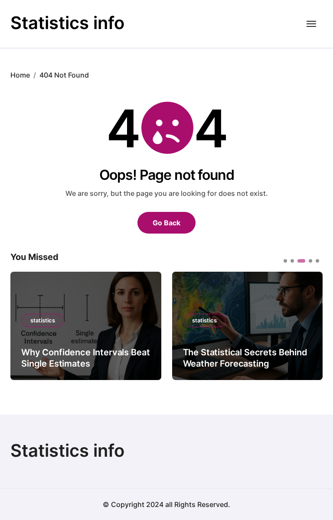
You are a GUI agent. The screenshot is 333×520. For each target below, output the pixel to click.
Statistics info (67, 22)
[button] (309, 325)
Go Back (166, 222)
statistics (42, 320)
